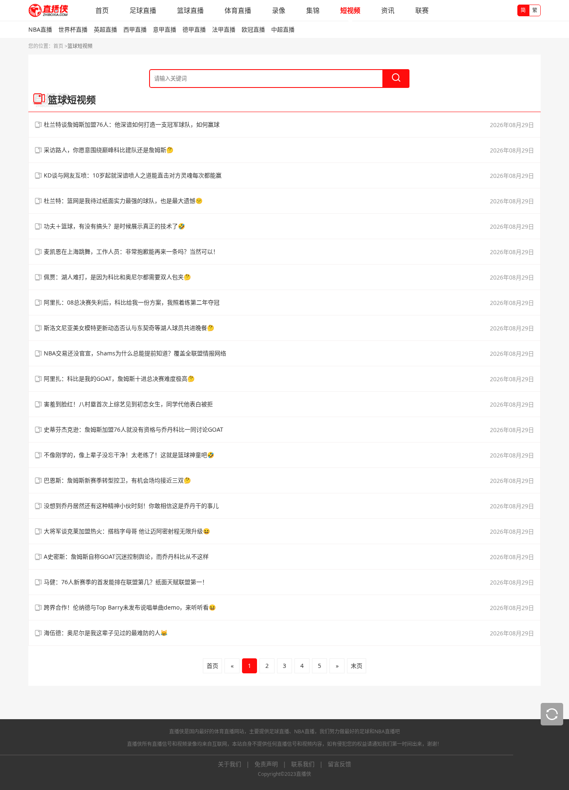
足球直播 (143, 10)
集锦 (312, 10)
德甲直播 (194, 29)
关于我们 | (236, 764)
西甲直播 (135, 29)
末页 (356, 666)
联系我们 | (309, 764)
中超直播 (282, 29)
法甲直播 (223, 29)
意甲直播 (164, 29)
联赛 (422, 10)
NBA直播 (40, 29)
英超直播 (105, 29)
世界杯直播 (72, 29)
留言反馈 (339, 764)
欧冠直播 (253, 29)
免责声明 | (273, 764)
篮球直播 (190, 10)
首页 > (60, 46)
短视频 (350, 10)
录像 (278, 10)
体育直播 (238, 10)
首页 (102, 10)
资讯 (387, 10)
